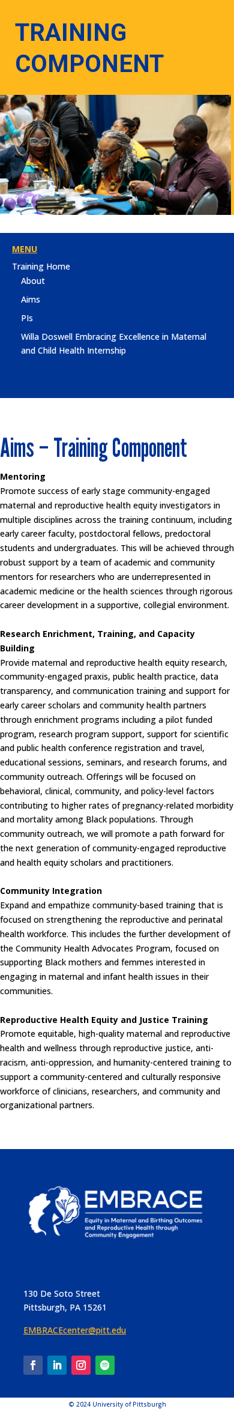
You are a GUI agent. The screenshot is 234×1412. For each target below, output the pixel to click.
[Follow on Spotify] (105, 1365)
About (33, 280)
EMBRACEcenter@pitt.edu (74, 1330)
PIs (27, 318)
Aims (30, 299)
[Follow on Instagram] (81, 1365)
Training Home (41, 266)
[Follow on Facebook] (33, 1365)
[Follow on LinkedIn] (57, 1365)
